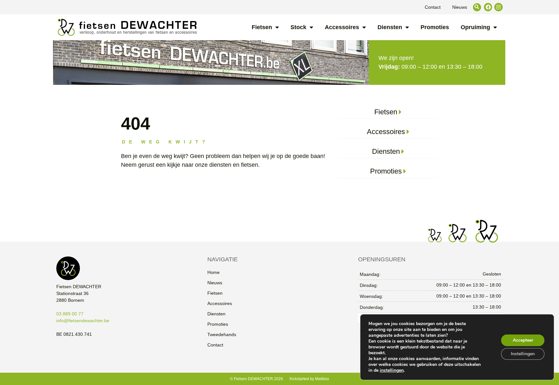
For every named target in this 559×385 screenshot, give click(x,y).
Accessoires (342, 27)
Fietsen (262, 27)
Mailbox (322, 379)
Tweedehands (221, 334)
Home (213, 272)
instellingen (392, 370)
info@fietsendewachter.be (82, 320)
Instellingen (523, 354)
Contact (433, 7)
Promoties (435, 27)
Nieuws (459, 7)
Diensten (390, 27)
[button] (477, 7)
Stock (298, 27)
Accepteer (523, 340)
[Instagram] (498, 7)
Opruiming (475, 27)
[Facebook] (488, 7)
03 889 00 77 (69, 313)
